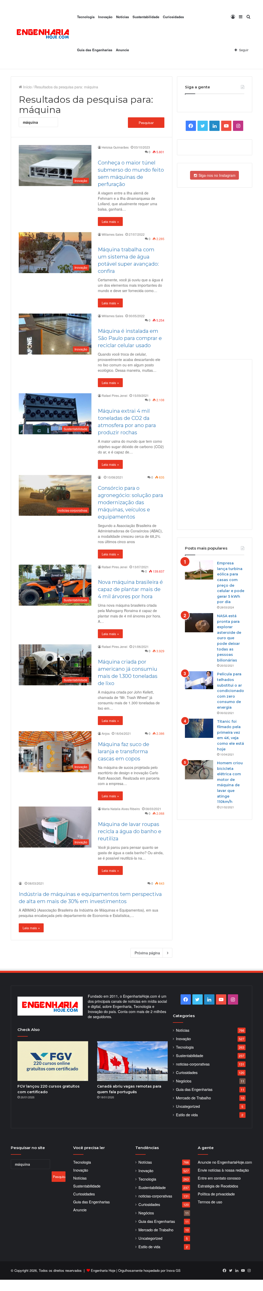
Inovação (105, 16)
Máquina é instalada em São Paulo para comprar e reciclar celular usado (130, 338)
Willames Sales (112, 234)
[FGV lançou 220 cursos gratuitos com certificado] (52, 1061)
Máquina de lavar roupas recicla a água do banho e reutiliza (129, 831)
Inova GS (173, 1270)
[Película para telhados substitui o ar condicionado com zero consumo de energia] (199, 680)
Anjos (106, 733)
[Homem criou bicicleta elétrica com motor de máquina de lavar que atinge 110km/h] (199, 769)
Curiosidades (173, 16)
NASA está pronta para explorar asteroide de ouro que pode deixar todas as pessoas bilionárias (229, 638)
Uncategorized (188, 1106)
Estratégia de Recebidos (218, 1186)
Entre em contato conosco (219, 1178)
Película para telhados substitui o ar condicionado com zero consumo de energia (230, 691)
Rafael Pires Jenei (114, 395)
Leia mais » (110, 221)
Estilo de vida (187, 1114)
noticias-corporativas (193, 1064)
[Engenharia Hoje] (43, 34)
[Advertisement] (214, 444)
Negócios (183, 1080)
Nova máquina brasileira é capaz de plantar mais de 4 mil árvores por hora (130, 589)
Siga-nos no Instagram (217, 175)
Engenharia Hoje (103, 1270)
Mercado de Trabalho (193, 1097)
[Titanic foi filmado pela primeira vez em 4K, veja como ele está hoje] (199, 728)
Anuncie (122, 49)
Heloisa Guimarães (115, 147)
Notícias (122, 16)
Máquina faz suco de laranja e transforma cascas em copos (123, 751)
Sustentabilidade (146, 16)
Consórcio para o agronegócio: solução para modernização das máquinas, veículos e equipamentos (130, 502)
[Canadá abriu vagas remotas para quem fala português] (132, 1061)
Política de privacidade (216, 1193)
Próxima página (147, 952)
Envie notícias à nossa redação (223, 1170)
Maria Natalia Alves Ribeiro (121, 809)
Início (27, 86)
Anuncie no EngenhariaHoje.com (225, 1162)
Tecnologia (86, 16)
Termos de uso (210, 1201)
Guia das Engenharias (94, 49)
